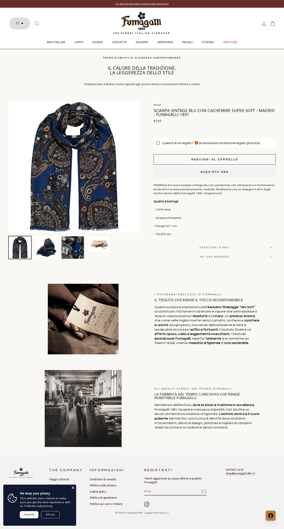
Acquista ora (214, 172)
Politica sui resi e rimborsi (106, 504)
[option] (142, 4)
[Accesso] (264, 23)
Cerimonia (165, 42)
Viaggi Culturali (59, 479)
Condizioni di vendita (103, 479)
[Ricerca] (37, 23)
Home (157, 105)
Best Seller (56, 42)
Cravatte (119, 42)
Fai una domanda (214, 257)
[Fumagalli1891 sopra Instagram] (146, 504)
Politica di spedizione (103, 497)
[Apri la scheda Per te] (271, 516)
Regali (187, 42)
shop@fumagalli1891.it (240, 473)
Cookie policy (98, 491)
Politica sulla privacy (103, 485)
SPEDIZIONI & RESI (215, 247)
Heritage (230, 42)
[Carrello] (272, 23)
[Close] (73, 488)
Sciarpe (142, 42)
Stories (208, 42)
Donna (98, 42)
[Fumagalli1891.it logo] (142, 23)
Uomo (78, 42)
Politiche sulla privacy (39, 506)
